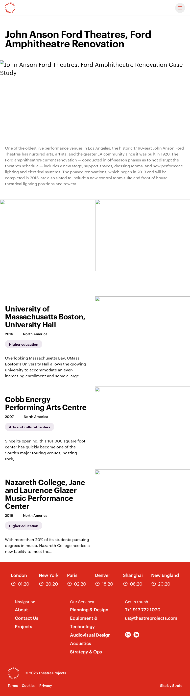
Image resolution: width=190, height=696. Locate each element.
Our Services (82, 601)
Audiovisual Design (90, 635)
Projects (23, 626)
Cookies (28, 685)
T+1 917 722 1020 (143, 610)
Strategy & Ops (86, 652)
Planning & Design (89, 610)
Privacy (45, 685)
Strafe (177, 685)
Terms (13, 685)
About (21, 610)
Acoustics (80, 643)
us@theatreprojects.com (151, 618)
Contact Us (26, 618)
